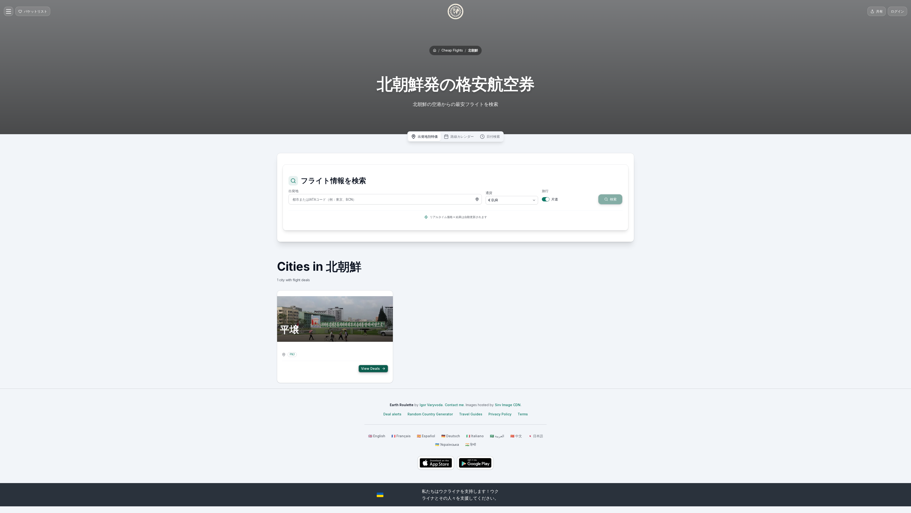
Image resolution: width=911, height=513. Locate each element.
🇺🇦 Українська (447, 444)
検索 (601, 191)
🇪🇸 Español (426, 436)
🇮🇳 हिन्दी (470, 444)
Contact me (454, 405)
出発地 (293, 191)
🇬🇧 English (376, 436)
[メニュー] (8, 11)
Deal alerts (392, 414)
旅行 (545, 191)
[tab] (424, 136)
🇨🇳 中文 (516, 436)
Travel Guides (470, 414)
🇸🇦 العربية (497, 436)
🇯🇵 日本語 (535, 436)
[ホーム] (455, 11)
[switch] (545, 199)
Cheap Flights (452, 50)
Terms (523, 414)
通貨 (489, 193)
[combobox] (385, 199)
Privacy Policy (499, 414)
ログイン (897, 11)
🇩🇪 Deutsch (450, 436)
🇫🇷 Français (401, 436)
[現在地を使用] (477, 199)
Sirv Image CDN (508, 405)
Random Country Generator (430, 414)
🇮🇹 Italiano (475, 436)
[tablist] (455, 136)
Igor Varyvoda (431, 405)
